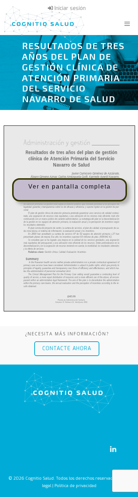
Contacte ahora (66, 348)
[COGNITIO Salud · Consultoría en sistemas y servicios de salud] (44, 24)
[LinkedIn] (113, 449)
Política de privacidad (75, 486)
